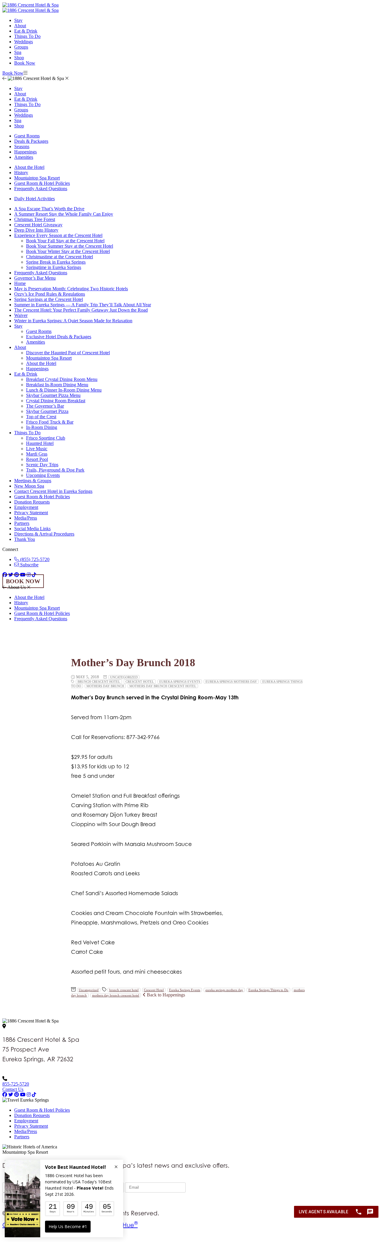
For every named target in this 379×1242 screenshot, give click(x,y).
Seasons (21, 146)
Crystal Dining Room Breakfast (55, 400)
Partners (21, 523)
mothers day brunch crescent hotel (162, 686)
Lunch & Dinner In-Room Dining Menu (64, 389)
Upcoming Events (43, 475)
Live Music (36, 448)
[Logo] (30, 4)
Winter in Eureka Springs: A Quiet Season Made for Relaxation (73, 320)
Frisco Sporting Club (45, 437)
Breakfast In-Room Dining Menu (57, 384)
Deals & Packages (31, 141)
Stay (18, 20)
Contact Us (12, 1089)
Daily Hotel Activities (34, 198)
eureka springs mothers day (231, 681)
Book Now (24, 62)
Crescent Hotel (140, 681)
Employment (26, 507)
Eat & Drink (25, 30)
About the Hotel (29, 167)
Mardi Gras (36, 453)
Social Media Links (32, 528)
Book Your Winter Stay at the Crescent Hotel (68, 251)
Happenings (25, 151)
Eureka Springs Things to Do (268, 990)
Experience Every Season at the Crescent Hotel (58, 235)
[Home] (30, 10)
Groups (21, 46)
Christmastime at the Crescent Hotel (59, 256)
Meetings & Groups (32, 480)
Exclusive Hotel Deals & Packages (58, 336)
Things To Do (27, 36)
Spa (17, 52)
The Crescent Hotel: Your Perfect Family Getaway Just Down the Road (81, 309)
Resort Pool (37, 459)
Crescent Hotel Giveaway (38, 224)
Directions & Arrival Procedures (44, 533)
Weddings (23, 41)
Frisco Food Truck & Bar (49, 421)
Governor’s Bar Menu (35, 278)
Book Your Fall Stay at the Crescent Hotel (65, 240)
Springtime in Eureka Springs (53, 267)
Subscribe (28, 564)
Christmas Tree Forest (34, 219)
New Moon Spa (29, 485)
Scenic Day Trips (42, 464)
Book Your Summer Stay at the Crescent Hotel (69, 246)
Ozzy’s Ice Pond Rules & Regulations (49, 294)
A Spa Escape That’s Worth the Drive (49, 208)
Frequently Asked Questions (40, 188)
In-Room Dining (41, 427)
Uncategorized (124, 677)
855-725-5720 (15, 1083)
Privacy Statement (31, 512)
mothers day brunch (105, 686)
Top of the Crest (41, 416)
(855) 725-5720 (34, 559)
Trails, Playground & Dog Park (55, 469)
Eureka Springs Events (179, 681)
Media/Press (25, 517)
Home (20, 283)
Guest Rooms (27, 135)
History (21, 172)
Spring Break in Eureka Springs (56, 262)
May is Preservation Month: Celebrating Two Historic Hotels (71, 288)
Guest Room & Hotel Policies (42, 183)
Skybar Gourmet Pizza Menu (53, 395)
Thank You (24, 539)
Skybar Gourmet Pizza (47, 411)
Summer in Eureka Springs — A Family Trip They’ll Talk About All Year (82, 304)
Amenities (23, 157)
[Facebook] (4, 1094)
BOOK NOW (23, 581)
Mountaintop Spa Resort (37, 177)
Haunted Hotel (40, 443)
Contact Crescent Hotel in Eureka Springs (53, 491)
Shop (19, 57)
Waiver (21, 315)
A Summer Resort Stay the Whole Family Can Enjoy (63, 214)
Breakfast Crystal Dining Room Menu (61, 379)
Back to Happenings (165, 994)
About (20, 25)
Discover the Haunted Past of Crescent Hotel (68, 352)
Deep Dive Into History (36, 230)
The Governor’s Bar (45, 405)
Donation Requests (32, 501)
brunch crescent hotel (99, 681)
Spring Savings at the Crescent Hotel (48, 299)
